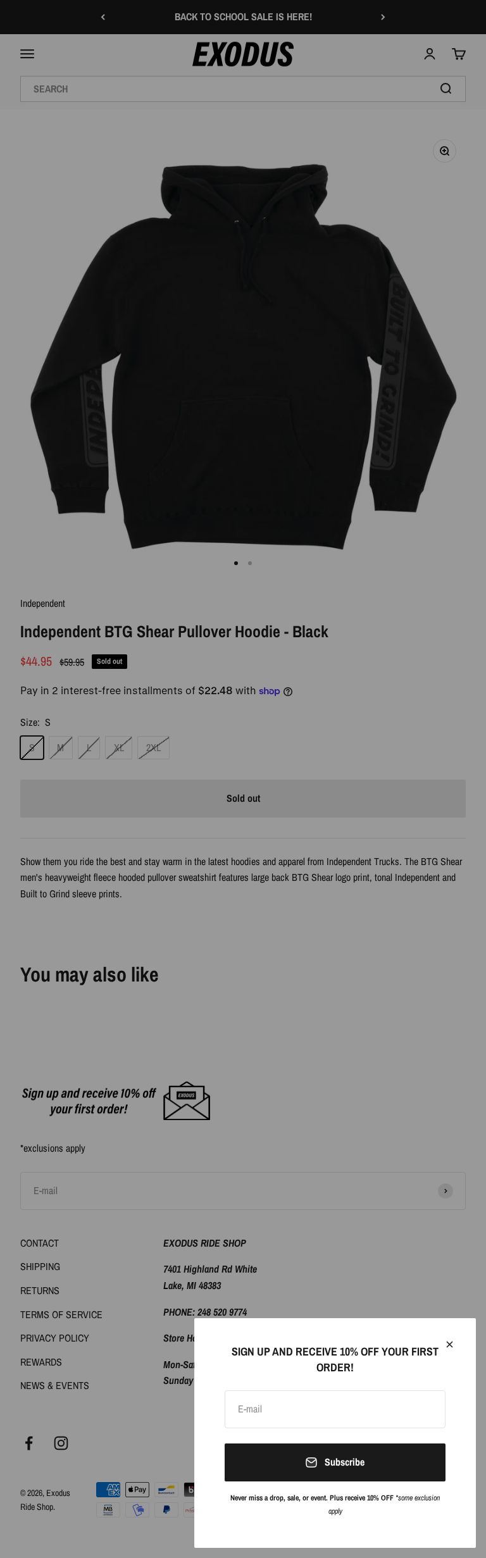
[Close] (450, 1344)
